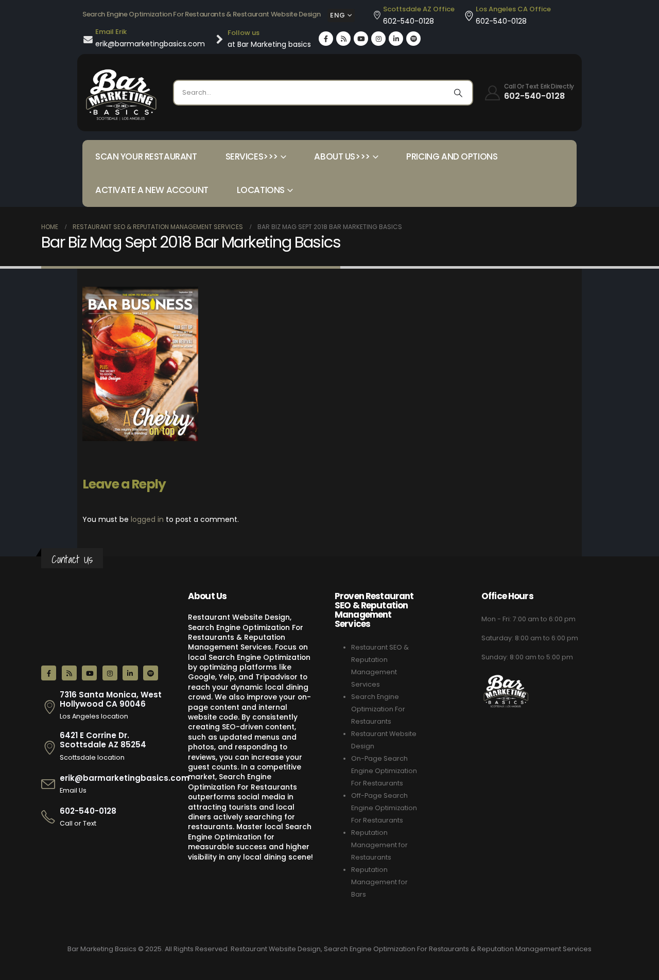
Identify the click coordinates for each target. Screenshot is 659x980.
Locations (261, 190)
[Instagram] (378, 38)
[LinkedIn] (396, 38)
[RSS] (343, 38)
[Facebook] (326, 38)
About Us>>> (342, 156)
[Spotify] (413, 38)
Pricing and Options (451, 156)
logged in (147, 519)
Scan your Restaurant (146, 156)
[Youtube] (361, 38)
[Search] (458, 92)
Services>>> (252, 156)
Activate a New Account (152, 190)
